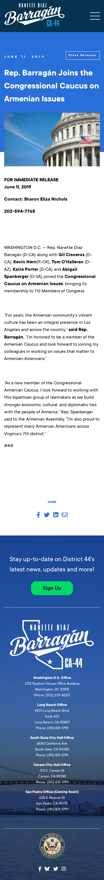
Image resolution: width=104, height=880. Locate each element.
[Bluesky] (47, 868)
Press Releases (83, 55)
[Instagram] (64, 869)
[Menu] (95, 16)
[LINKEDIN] (55, 515)
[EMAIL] (65, 515)
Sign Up (52, 588)
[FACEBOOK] (38, 515)
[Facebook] (39, 869)
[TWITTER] (47, 515)
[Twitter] (55, 869)
